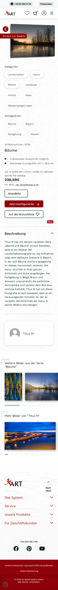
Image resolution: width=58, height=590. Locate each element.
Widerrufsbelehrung (29, 571)
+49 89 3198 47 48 (23, 4)
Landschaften (16, 74)
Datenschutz (18, 565)
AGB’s (36, 565)
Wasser (12, 84)
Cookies (8, 565)
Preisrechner (46, 4)
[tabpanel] (13, 387)
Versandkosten (46, 565)
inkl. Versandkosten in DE (27, 184)
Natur (36, 74)
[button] (5, 584)
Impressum (29, 565)
